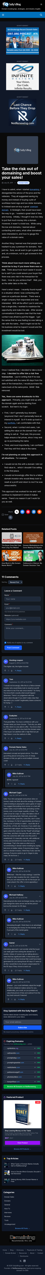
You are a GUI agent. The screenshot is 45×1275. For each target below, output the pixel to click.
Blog (11, 1250)
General (7, 1205)
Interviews (8, 1212)
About (32, 1253)
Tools (6, 1220)
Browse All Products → (22, 1149)
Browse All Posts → (22, 1228)
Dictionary (20, 1250)
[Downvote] (11, 670)
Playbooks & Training (34, 1250)
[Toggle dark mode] (41, 4)
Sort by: (4, 582)
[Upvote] (5, 670)
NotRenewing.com (19, 1268)
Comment (8, 624)
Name (7, 595)
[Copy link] (10, 517)
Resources (23, 1253)
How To (7, 1209)
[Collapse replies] (39, 748)
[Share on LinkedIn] (34, 512)
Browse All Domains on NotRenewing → (22, 1086)
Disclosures (24, 1256)
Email (7, 604)
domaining (34, 189)
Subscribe (22, 1027)
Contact (40, 1253)
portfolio (11, 423)
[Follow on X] (20, 1261)
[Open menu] (3, 15)
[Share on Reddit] (39, 512)
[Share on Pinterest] (28, 512)
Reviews (7, 1216)
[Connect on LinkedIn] (24, 1261)
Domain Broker (10, 1253)
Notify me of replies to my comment (20, 643)
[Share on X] (17, 512)
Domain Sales (23, 183)
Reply (19, 670)
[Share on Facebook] (22, 512)
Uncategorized (9, 1224)
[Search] (41, 15)
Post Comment (13, 648)
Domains (7, 1201)
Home (5, 1250)
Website (11, 615)
